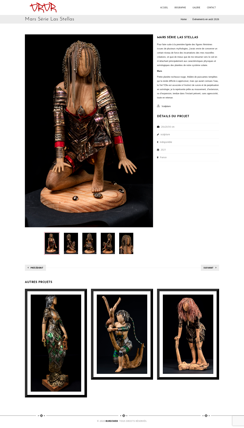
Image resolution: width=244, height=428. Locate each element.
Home (184, 19)
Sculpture (166, 106)
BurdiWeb (112, 421)
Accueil (164, 7)
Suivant (208, 268)
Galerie (196, 7)
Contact (211, 7)
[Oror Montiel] (43, 7)
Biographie (180, 7)
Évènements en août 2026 (205, 19)
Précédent (37, 268)
